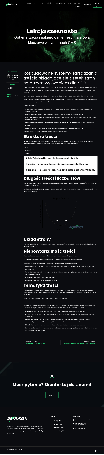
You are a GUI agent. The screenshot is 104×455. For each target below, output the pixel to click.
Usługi (49, 3)
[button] (87, 4)
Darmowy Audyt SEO (59, 431)
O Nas (42, 3)
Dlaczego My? (31, 3)
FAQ (69, 3)
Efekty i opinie (60, 3)
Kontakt (77, 7)
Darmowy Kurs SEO (58, 427)
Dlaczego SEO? (57, 424)
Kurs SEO (77, 3)
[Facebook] (17, 96)
